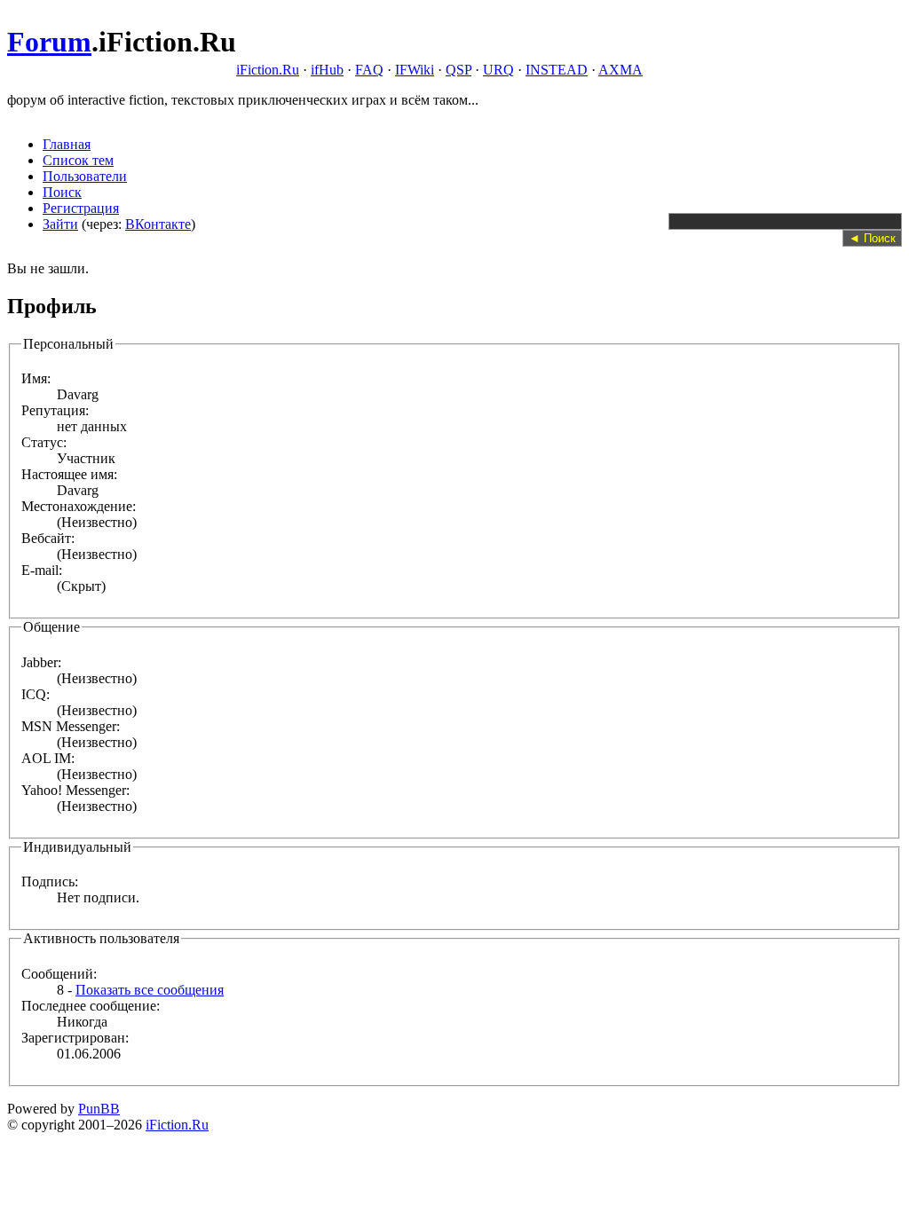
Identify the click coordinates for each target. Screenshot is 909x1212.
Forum (49, 42)
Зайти (60, 224)
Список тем (78, 160)
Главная (67, 144)
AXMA (620, 69)
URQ (498, 69)
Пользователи (85, 176)
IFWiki (414, 69)
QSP (458, 69)
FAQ (369, 69)
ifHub (327, 69)
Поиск (62, 192)
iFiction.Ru (267, 69)
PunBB (99, 1108)
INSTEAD (557, 69)
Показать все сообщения (149, 989)
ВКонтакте (158, 224)
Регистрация (81, 208)
